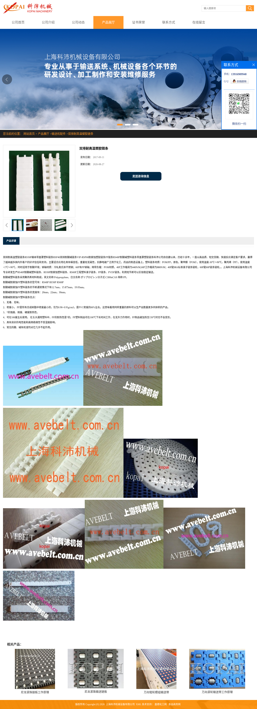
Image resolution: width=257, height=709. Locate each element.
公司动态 (78, 22)
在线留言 (198, 22)
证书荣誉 (138, 22)
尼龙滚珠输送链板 (96, 691)
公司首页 (18, 22)
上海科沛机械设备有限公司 (120, 704)
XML (138, 704)
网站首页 (29, 133)
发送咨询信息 (140, 176)
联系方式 (168, 22)
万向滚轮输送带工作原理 (217, 692)
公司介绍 (48, 22)
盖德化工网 (161, 704)
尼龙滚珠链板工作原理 (35, 692)
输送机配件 (59, 133)
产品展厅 (108, 22)
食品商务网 (174, 704)
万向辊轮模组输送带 (156, 692)
